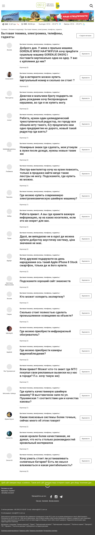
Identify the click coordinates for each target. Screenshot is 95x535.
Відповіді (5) (24, 471)
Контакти (45, 501)
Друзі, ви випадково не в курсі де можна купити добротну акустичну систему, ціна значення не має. (47, 240)
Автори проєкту (54, 501)
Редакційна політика (50, 531)
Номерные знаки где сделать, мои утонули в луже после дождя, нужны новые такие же (48, 151)
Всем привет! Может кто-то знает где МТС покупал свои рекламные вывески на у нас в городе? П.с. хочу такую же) (48, 373)
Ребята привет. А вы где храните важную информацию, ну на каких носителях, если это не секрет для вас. (48, 218)
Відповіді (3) (24, 287)
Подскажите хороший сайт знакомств (45, 281)
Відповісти (86, 54)
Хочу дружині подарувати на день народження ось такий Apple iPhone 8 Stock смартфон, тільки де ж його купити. (49, 262)
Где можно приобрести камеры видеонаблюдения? (41, 352)
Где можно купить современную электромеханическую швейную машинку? (48, 197)
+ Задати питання (85, 35)
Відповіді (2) (24, 86)
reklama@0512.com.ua (39, 509)
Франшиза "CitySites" (8, 491)
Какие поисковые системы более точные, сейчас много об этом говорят (48, 419)
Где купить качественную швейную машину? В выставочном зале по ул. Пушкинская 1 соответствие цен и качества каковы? (49, 396)
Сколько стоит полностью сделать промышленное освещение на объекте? (46, 314)
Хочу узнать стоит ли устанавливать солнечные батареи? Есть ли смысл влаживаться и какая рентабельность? (46, 462)
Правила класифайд (36, 531)
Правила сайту (24, 531)
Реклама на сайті (7, 488)
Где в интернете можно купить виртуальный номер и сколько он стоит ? (47, 78)
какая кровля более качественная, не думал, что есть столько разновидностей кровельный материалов (47, 439)
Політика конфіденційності (10, 531)
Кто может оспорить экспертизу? (42, 296)
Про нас (38, 501)
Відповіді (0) (24, 67)
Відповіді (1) (24, 138)
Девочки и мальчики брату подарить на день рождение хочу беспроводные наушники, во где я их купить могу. (46, 99)
